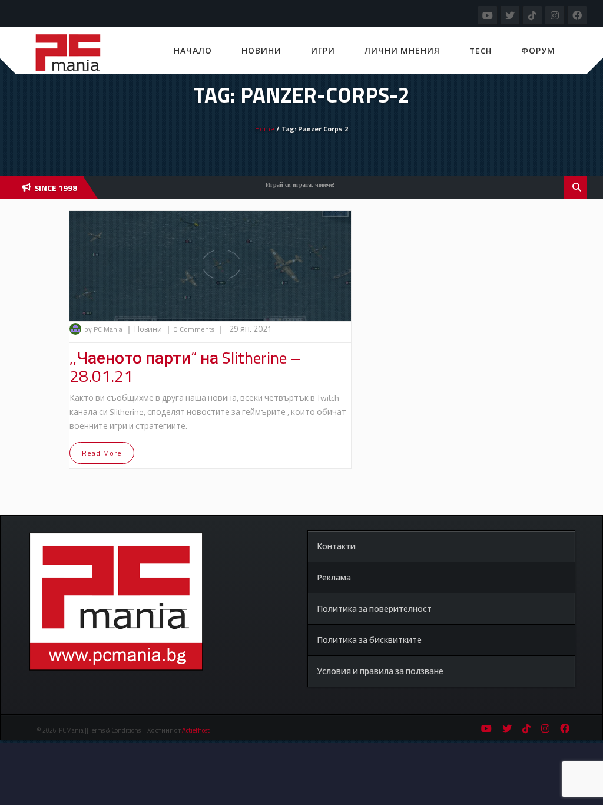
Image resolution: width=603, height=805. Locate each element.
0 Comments (194, 329)
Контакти (336, 546)
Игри (323, 50)
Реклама (334, 577)
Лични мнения (402, 50)
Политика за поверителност (374, 608)
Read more (102, 452)
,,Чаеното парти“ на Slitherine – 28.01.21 (185, 366)
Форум (538, 50)
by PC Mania (103, 329)
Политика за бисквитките (369, 640)
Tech (480, 50)
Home (264, 128)
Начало (193, 50)
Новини (261, 50)
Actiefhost (196, 730)
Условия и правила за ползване (380, 671)
